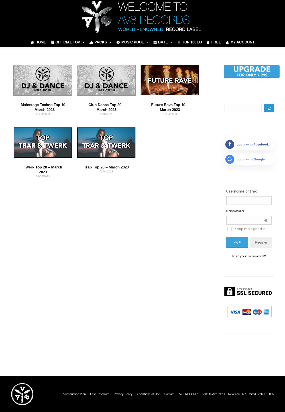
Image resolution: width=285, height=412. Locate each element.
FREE (216, 42)
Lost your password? (249, 256)
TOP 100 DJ (192, 42)
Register (261, 242)
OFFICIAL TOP (67, 42)
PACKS (100, 42)
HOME (40, 42)
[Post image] (42, 80)
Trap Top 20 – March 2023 (106, 167)
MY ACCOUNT (242, 42)
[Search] (269, 108)
